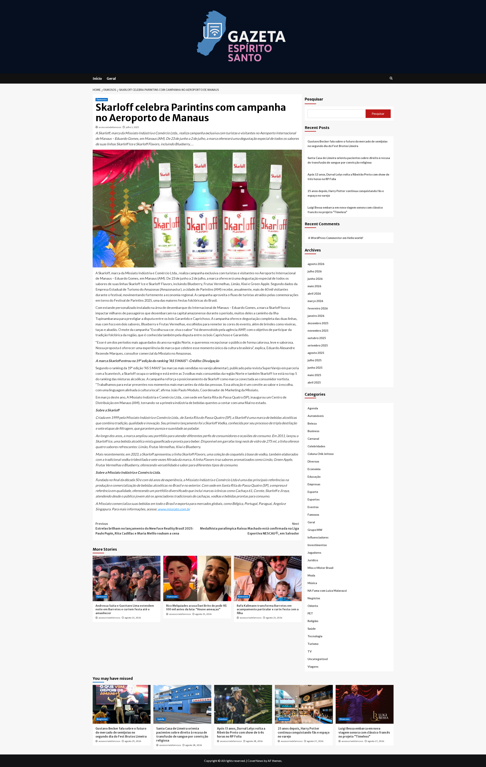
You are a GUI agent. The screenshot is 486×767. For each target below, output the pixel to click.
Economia (314, 469)
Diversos (313, 461)
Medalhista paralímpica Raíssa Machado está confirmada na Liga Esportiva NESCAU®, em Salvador (249, 528)
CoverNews (255, 760)
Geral (111, 78)
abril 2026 (314, 293)
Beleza (312, 423)
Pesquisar (314, 99)
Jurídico (313, 560)
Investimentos (317, 545)
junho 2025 (315, 367)
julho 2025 (315, 360)
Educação (314, 476)
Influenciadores (318, 537)
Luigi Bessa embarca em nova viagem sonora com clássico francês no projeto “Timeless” (345, 210)
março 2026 (315, 301)
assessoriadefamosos (110, 127)
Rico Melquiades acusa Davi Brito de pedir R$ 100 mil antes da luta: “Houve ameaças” (196, 607)
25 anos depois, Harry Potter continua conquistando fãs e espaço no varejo (346, 193)
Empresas (314, 484)
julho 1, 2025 (132, 127)
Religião (313, 621)
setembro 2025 (318, 345)
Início (97, 78)
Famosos (102, 99)
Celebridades (316, 446)
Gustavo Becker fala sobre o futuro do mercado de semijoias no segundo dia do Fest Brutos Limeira (347, 144)
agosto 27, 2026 (315, 741)
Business (313, 431)
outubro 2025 (317, 338)
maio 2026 (314, 286)
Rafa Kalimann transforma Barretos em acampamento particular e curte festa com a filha (268, 609)
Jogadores (314, 552)
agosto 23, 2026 (133, 617)
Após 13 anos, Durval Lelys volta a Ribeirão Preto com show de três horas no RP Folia (348, 177)
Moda (311, 575)
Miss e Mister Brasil (320, 567)
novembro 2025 (318, 330)
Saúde (312, 628)
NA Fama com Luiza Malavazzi (327, 590)
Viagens (313, 666)
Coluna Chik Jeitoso (321, 453)
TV (310, 651)
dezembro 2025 (318, 323)
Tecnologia (315, 636)
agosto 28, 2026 (193, 745)
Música (312, 583)
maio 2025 (314, 375)
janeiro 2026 (316, 315)
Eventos (313, 507)
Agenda (313, 408)
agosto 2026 (316, 264)
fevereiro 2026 (318, 308)
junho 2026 (315, 278)
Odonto (313, 605)
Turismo (313, 643)
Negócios (314, 598)
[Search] (391, 78)
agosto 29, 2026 (133, 741)
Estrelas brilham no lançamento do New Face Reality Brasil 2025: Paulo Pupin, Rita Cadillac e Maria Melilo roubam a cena (144, 528)
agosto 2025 (316, 352)
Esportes (314, 499)
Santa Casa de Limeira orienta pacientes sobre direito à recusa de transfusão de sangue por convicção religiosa (349, 160)
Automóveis (316, 416)
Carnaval (313, 438)
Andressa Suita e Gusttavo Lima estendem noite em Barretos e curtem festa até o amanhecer (124, 609)
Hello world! (355, 238)
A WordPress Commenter (325, 238)
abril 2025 (314, 382)
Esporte (313, 491)
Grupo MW (315, 529)
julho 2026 (315, 271)
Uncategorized (318, 659)
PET (310, 613)
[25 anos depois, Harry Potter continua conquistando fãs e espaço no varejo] (304, 704)
